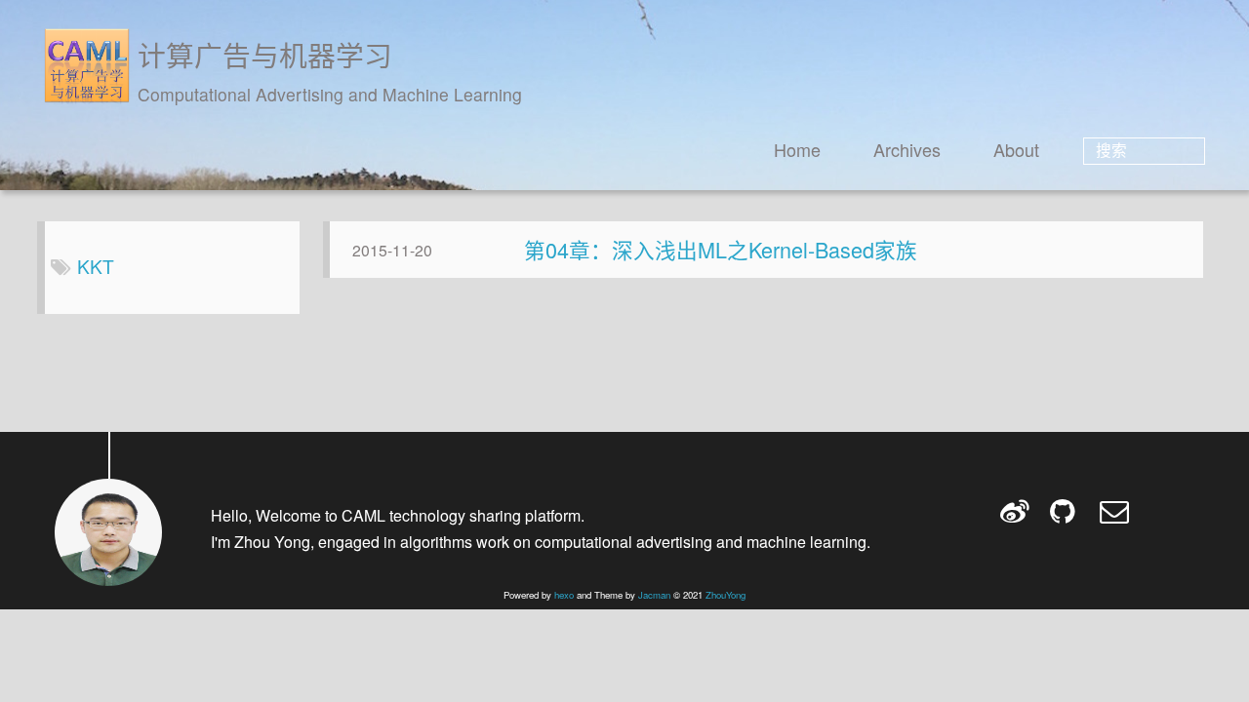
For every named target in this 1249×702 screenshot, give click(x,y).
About (1016, 149)
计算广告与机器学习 (265, 54)
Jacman (654, 595)
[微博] (1016, 510)
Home (797, 149)
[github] (1066, 510)
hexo (564, 595)
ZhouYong (725, 595)
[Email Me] (1116, 510)
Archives (907, 149)
